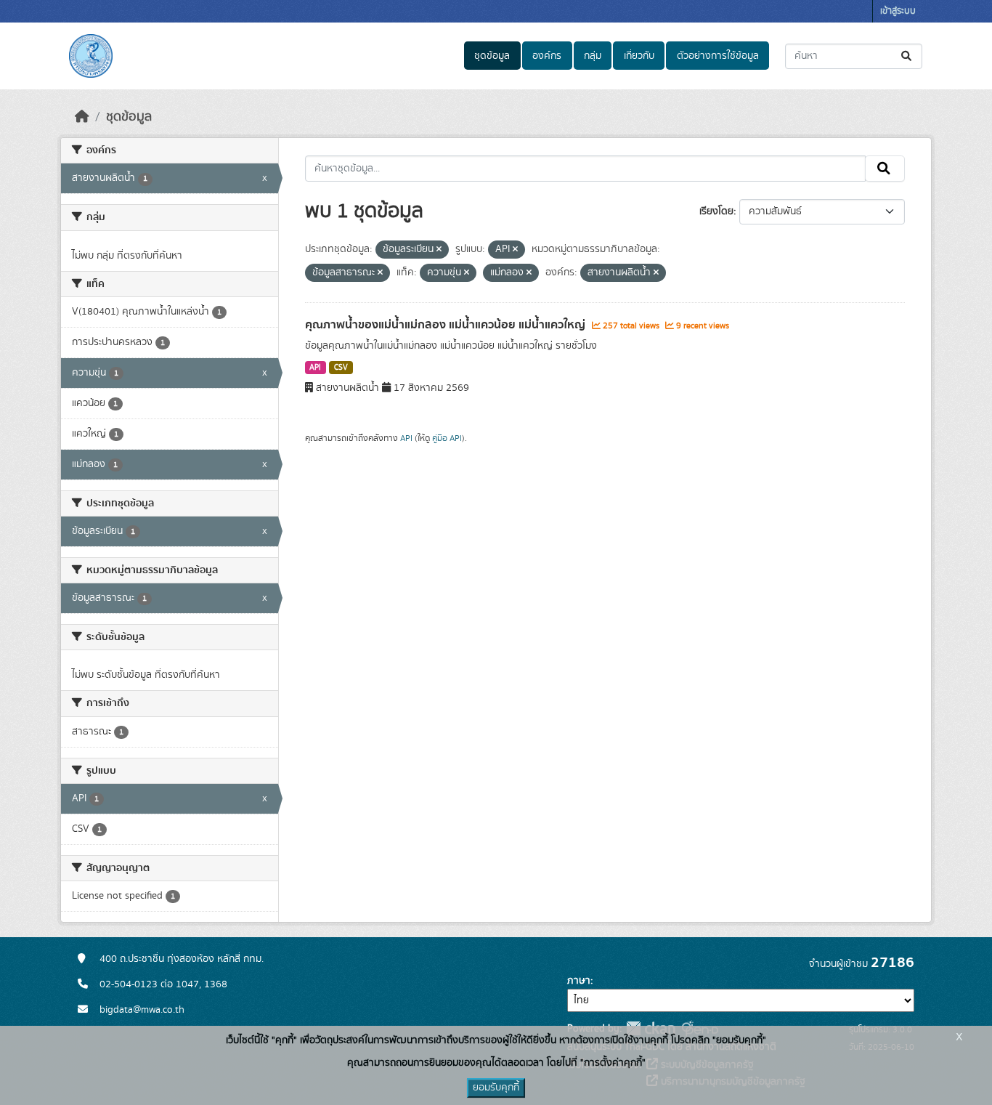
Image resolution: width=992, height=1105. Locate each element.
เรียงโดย (716, 211)
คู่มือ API (447, 438)
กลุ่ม (592, 56)
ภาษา (578, 981)
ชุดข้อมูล (492, 56)
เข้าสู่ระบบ (898, 11)
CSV (341, 367)
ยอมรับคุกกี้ (496, 1087)
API (315, 367)
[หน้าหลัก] (82, 117)
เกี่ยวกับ (639, 56)
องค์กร (546, 56)
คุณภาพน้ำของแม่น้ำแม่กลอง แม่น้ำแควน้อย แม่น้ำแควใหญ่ (446, 324)
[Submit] (907, 56)
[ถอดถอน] (439, 250)
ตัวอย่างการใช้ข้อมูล (718, 56)
